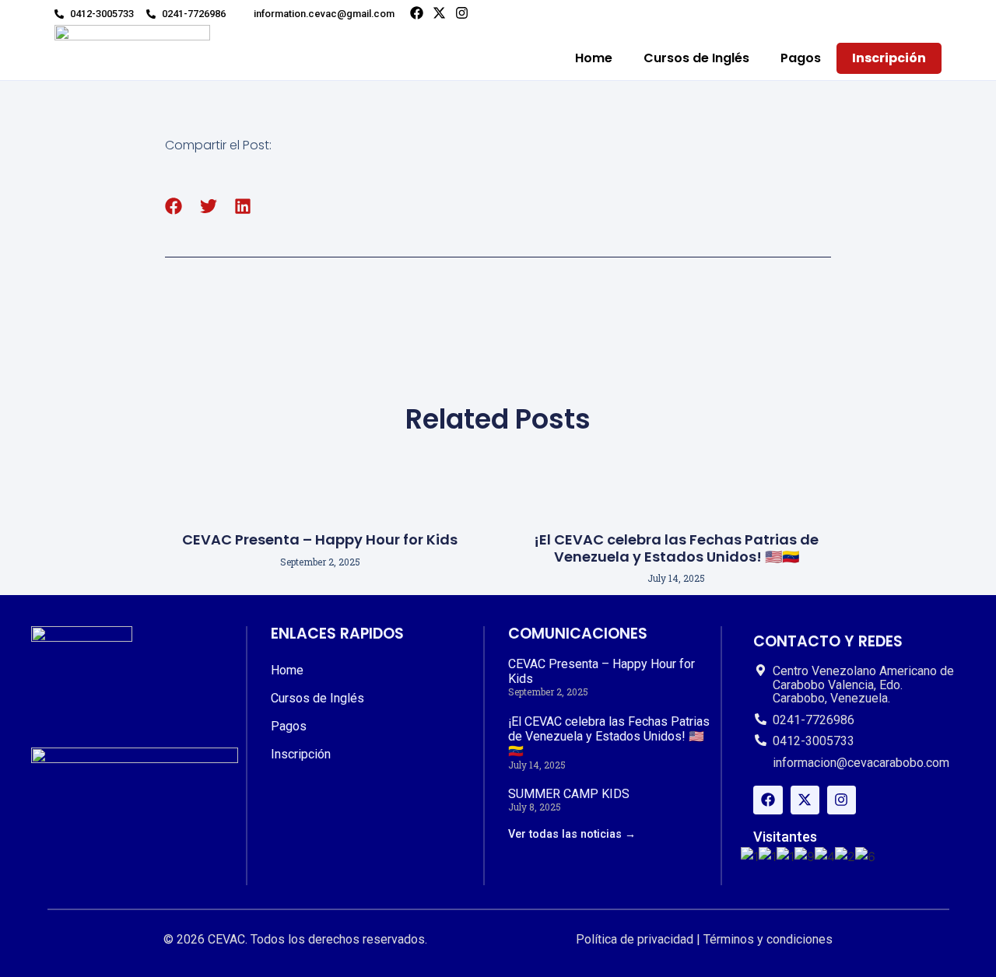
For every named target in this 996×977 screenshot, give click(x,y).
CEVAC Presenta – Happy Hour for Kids (320, 539)
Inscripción (889, 58)
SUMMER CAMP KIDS (569, 793)
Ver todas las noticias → (572, 834)
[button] (174, 206)
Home (593, 58)
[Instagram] (461, 12)
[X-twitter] (439, 12)
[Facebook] (416, 12)
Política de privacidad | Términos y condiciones (704, 939)
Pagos (800, 58)
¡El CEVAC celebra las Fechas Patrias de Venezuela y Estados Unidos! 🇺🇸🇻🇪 (676, 548)
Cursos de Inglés (696, 58)
